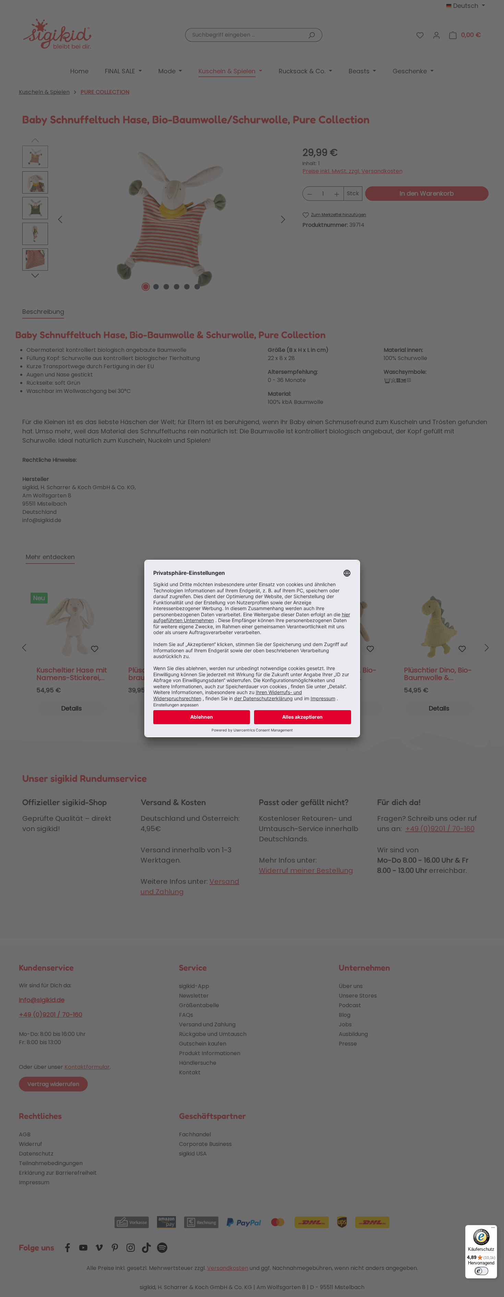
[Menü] (493, 1229)
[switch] (481, 1271)
